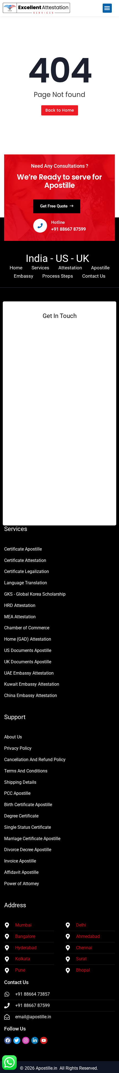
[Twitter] (16, 1040)
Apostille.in (46, 1068)
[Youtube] (43, 1040)
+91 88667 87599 (68, 229)
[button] (107, 8)
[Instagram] (25, 1040)
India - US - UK (57, 258)
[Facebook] (7, 1040)
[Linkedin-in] (34, 1040)
